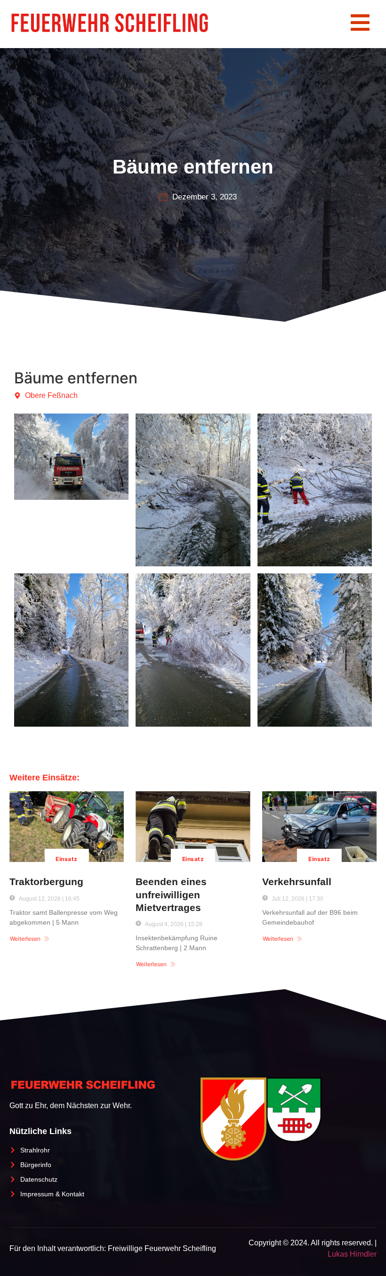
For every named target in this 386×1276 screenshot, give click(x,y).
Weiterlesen (25, 938)
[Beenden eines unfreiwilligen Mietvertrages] (193, 826)
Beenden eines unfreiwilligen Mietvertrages (171, 894)
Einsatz (66, 858)
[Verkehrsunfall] (319, 826)
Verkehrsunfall (296, 881)
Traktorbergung (46, 881)
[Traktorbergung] (66, 826)
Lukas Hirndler (352, 1254)
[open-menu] (360, 24)
